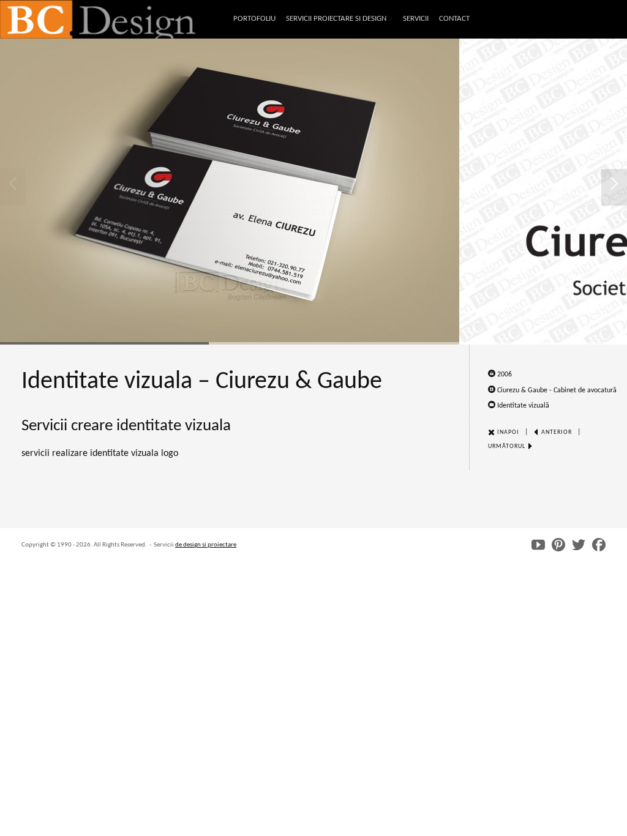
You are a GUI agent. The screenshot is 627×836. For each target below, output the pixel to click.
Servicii (416, 19)
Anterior (555, 432)
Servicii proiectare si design (336, 20)
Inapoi (507, 432)
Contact (454, 19)
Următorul (507, 446)
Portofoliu (254, 19)
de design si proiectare (205, 545)
